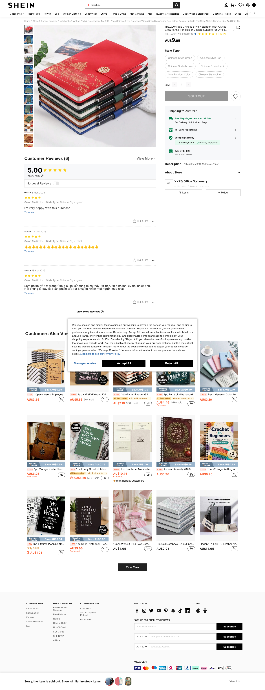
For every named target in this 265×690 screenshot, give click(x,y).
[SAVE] (236, 96)
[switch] (56, 183)
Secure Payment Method (88, 613)
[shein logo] (21, 5)
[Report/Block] (154, 221)
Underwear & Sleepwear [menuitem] (196, 13)
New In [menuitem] (47, 13)
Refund (56, 619)
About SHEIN (32, 608)
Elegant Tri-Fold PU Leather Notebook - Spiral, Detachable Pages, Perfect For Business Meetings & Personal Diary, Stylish (219, 544)
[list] (163, 610)
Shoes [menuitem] (238, 13)
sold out (196, 96)
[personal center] (226, 5)
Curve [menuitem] (104, 13)
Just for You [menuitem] (34, 13)
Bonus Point (86, 619)
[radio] (180, 58)
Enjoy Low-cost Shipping (60, 608)
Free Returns (59, 614)
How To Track (60, 627)
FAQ (28, 626)
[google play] (204, 612)
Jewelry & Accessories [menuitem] (167, 13)
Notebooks (93, 21)
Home (27, 21)
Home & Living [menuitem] (118, 13)
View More (132, 567)
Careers (30, 617)
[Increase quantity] (188, 84)
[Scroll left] (250, 13)
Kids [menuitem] (150, 13)
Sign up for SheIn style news (152, 620)
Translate (29, 212)
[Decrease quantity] (174, 84)
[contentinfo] (188, 668)
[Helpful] (134, 221)
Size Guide (58, 632)
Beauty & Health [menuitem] (222, 13)
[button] (248, 5)
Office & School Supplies (44, 21)
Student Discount (34, 621)
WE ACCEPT (140, 662)
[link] (233, 5)
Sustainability (32, 613)
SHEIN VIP (58, 636)
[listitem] (46, 375)
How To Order (60, 623)
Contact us (85, 608)
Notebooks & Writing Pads (72, 21)
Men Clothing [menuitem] (137, 13)
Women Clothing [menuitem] (72, 13)
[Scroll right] (254, 13)
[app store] (198, 612)
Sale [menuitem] (57, 13)
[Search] (176, 5)
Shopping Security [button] (184, 137)
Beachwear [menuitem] (91, 13)
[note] (46, 389)
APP (198, 604)
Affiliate (56, 640)
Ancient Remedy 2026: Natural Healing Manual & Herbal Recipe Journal (176, 469)
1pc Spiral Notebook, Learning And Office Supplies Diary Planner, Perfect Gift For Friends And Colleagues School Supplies (90, 544)
